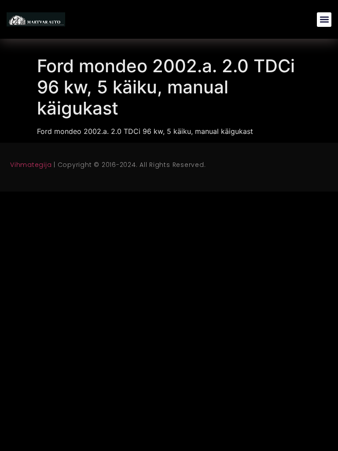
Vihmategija (30, 164)
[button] (324, 19)
